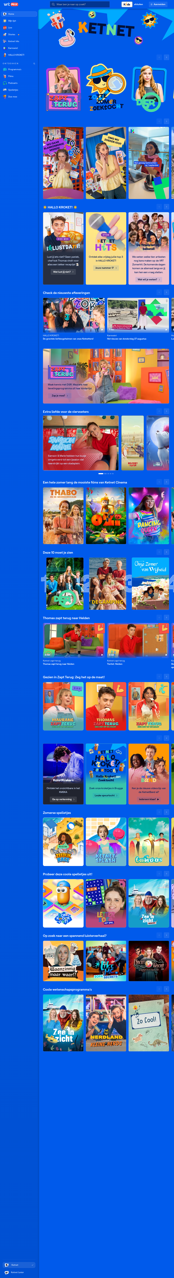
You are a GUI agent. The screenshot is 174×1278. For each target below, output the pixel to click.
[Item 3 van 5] (108, 473)
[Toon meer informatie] (102, 300)
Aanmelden (159, 4)
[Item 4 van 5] (110, 473)
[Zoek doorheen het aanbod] (34, 63)
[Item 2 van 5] (105, 473)
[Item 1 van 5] (100, 473)
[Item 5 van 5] (113, 473)
